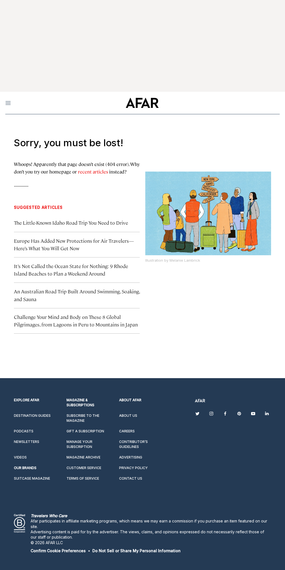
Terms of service (83, 478)
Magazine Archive (83, 457)
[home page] (142, 103)
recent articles (93, 171)
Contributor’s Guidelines (133, 444)
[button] (58, 550)
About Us (128, 415)
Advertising (130, 457)
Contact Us (130, 478)
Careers (127, 431)
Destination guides (32, 415)
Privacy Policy (133, 468)
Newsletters (26, 442)
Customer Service (84, 468)
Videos (20, 457)
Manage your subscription (79, 444)
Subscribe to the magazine (83, 418)
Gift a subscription (85, 431)
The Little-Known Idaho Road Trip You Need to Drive (71, 222)
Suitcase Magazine (32, 478)
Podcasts (23, 431)
